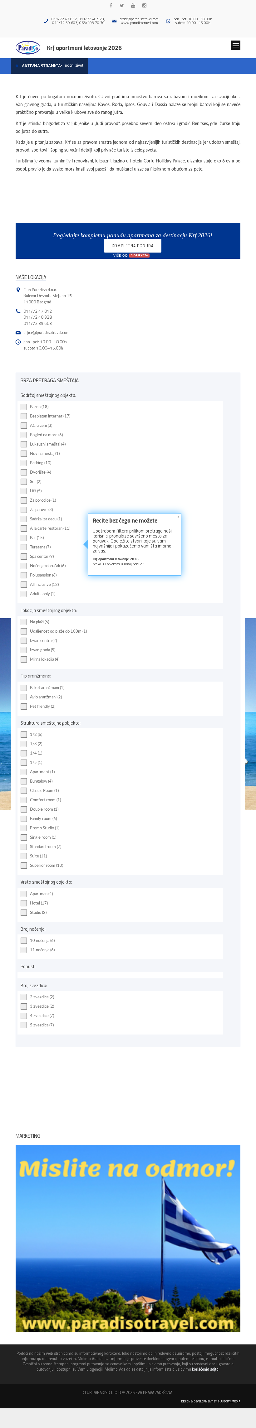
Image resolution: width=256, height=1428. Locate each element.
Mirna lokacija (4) (44, 659)
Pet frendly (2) (42, 706)
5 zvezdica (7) (42, 1024)
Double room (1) (44, 809)
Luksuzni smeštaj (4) (48, 443)
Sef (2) (35, 481)
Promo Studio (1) (44, 827)
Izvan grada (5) (42, 649)
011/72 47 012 (37, 311)
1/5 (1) (36, 762)
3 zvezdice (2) (42, 1006)
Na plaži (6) (39, 621)
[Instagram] (144, 5)
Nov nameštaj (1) (45, 453)
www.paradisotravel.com (139, 22)
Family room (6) (43, 818)
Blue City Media (229, 1401)
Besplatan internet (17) (50, 415)
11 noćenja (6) (42, 949)
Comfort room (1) (45, 799)
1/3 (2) (36, 743)
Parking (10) (40, 462)
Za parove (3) (41, 509)
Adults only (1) (42, 593)
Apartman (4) (41, 893)
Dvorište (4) (40, 472)
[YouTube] (133, 5)
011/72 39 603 (37, 323)
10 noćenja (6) (42, 940)
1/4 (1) (36, 752)
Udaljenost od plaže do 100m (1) (58, 631)
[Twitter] (122, 5)
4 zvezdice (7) (42, 1015)
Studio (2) (38, 912)
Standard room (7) (45, 846)
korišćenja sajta (205, 1369)
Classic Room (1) (44, 790)
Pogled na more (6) (46, 434)
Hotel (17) (39, 902)
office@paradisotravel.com (139, 19)
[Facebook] (111, 5)
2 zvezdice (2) (42, 996)
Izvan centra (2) (43, 640)
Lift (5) (36, 490)
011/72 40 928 (37, 317)
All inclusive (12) (44, 584)
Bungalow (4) (41, 781)
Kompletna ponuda (133, 248)
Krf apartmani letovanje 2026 (84, 47)
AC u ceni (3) (41, 425)
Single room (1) (43, 837)
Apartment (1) (42, 771)
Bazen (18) (39, 406)
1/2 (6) (36, 734)
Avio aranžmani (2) (46, 696)
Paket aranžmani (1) (47, 687)
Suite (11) (38, 855)
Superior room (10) (46, 865)
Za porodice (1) (43, 500)
